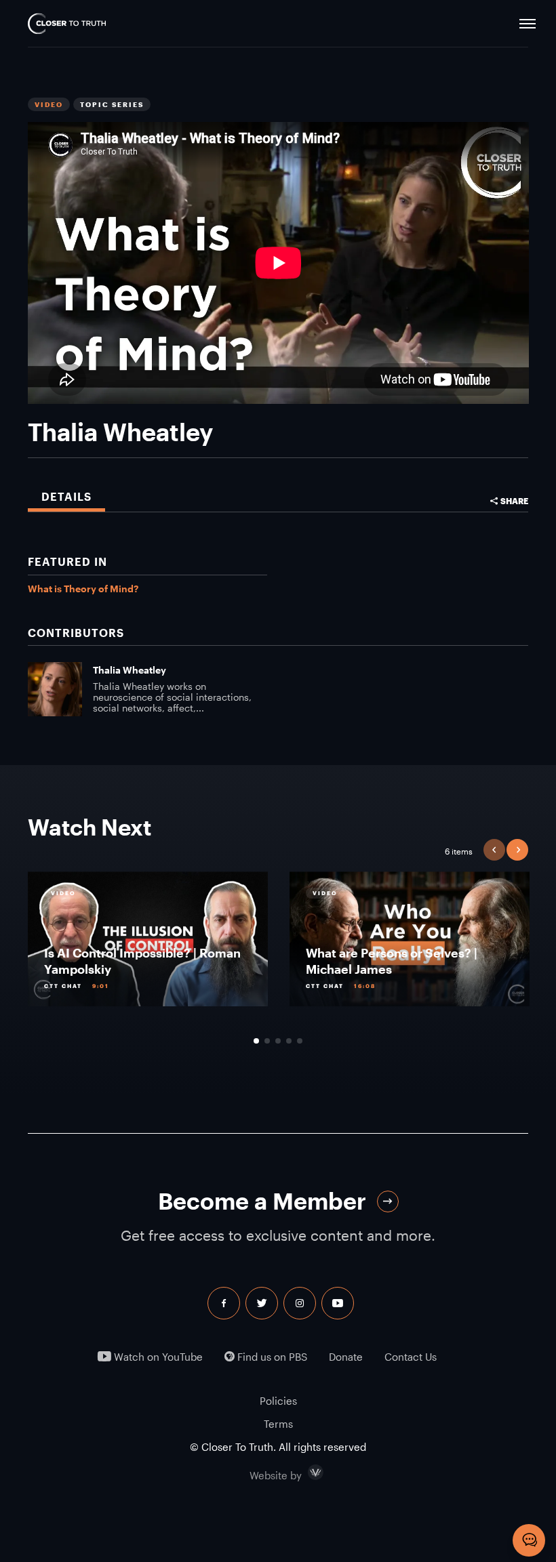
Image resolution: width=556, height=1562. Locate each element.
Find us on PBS (271, 1357)
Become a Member (262, 1201)
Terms (278, 1424)
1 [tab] (256, 1041)
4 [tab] (289, 1041)
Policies (278, 1401)
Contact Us (410, 1357)
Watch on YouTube (157, 1357)
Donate (346, 1357)
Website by (304, 1472)
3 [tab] (278, 1041)
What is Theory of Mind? (83, 588)
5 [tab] (299, 1041)
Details (66, 497)
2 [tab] (267, 1041)
